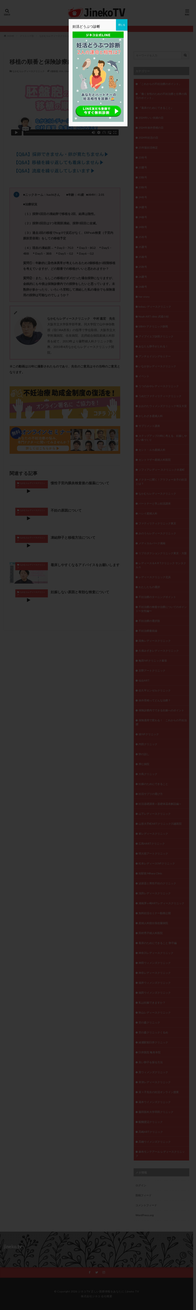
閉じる (121, 24)
